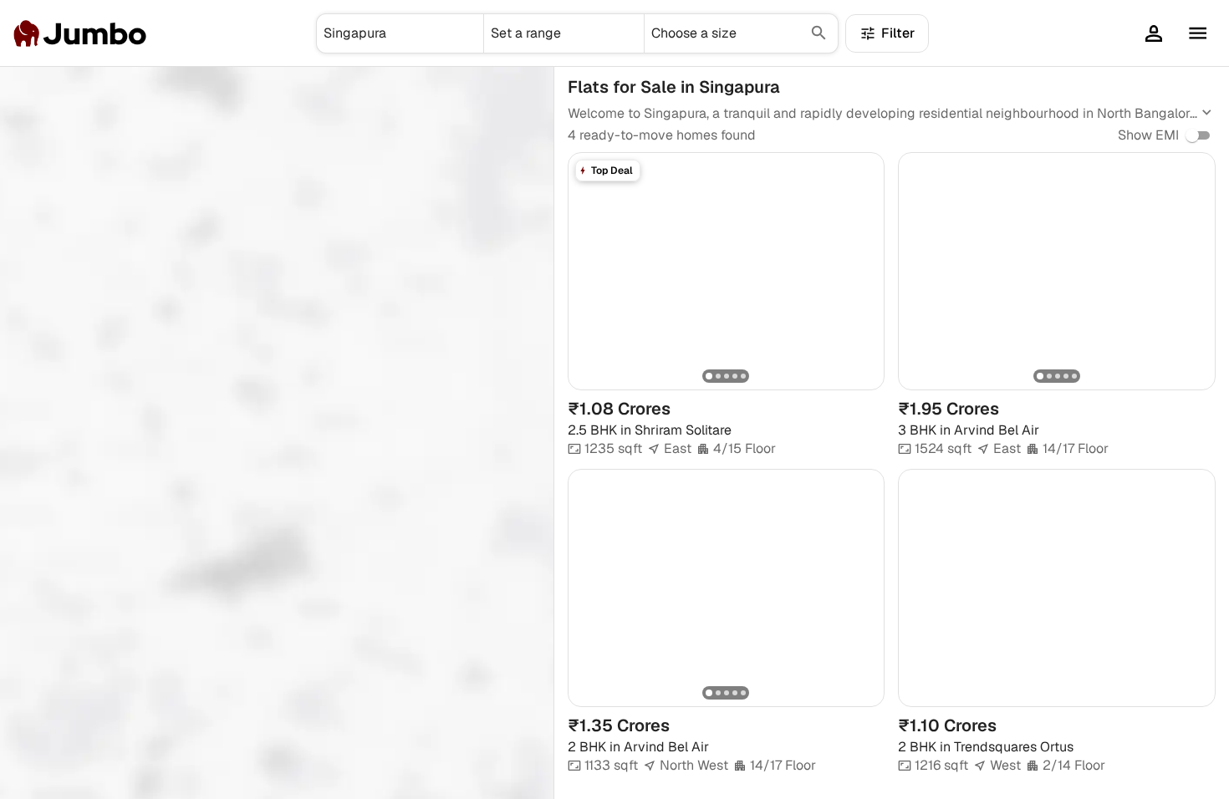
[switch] (1192, 135)
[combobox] (400, 33)
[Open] (476, 33)
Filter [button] (898, 33)
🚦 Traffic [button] (144, 91)
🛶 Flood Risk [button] (56, 91)
